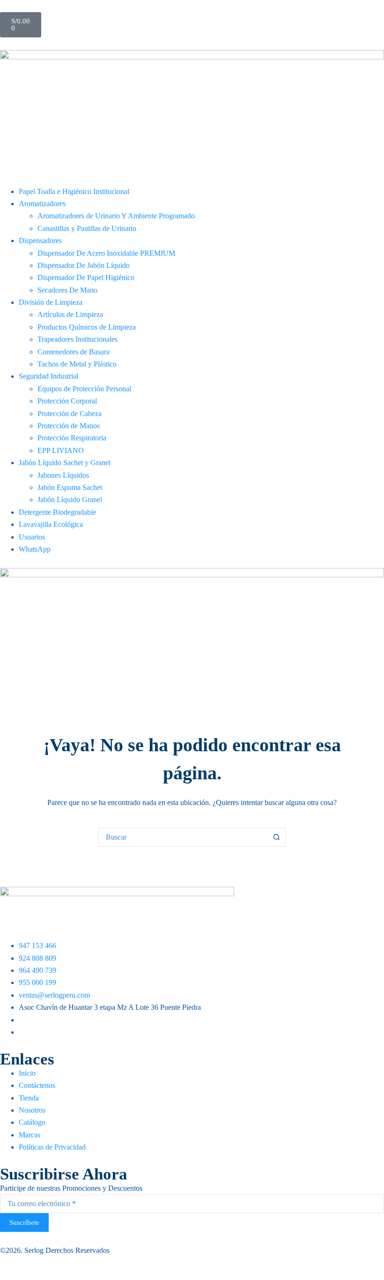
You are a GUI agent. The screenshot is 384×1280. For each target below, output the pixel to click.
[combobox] (183, 837)
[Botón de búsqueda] (276, 837)
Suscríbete (24, 1222)
